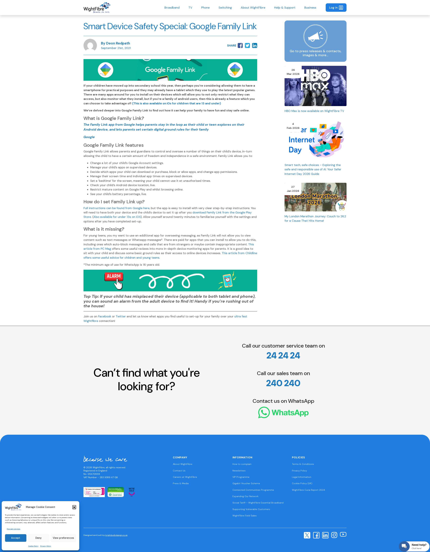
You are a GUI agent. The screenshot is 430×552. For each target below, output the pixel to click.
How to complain (241, 464)
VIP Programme (240, 476)
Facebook (104, 316)
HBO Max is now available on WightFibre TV (314, 111)
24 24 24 (283, 355)
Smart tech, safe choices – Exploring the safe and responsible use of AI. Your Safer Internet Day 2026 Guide (313, 169)
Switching (225, 7)
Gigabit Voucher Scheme (246, 483)
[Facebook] (316, 535)
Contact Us (179, 470)
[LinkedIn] (325, 535)
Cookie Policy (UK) (302, 483)
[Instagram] (334, 535)
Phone (205, 7)
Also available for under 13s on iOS (117, 217)
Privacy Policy (45, 546)
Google (89, 137)
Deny (38, 538)
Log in (333, 8)
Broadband (172, 7)
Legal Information (301, 476)
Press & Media (181, 483)
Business (310, 7)
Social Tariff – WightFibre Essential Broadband (258, 502)
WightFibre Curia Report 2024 (308, 489)
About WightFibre (253, 7)
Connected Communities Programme (253, 489)
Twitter (121, 316)
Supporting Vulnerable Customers (251, 509)
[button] (74, 507)
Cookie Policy (33, 546)
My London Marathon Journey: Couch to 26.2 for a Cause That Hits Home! (315, 218)
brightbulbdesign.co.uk (116, 535)
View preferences (63, 538)
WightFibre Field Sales (244, 515)
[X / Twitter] (307, 535)
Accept (15, 538)
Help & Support (284, 7)
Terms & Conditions (303, 464)
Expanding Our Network (245, 496)
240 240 (283, 383)
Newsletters (239, 470)
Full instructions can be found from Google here (116, 208)
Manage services (13, 529)
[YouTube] (343, 534)
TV (190, 7)
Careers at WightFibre (185, 476)
